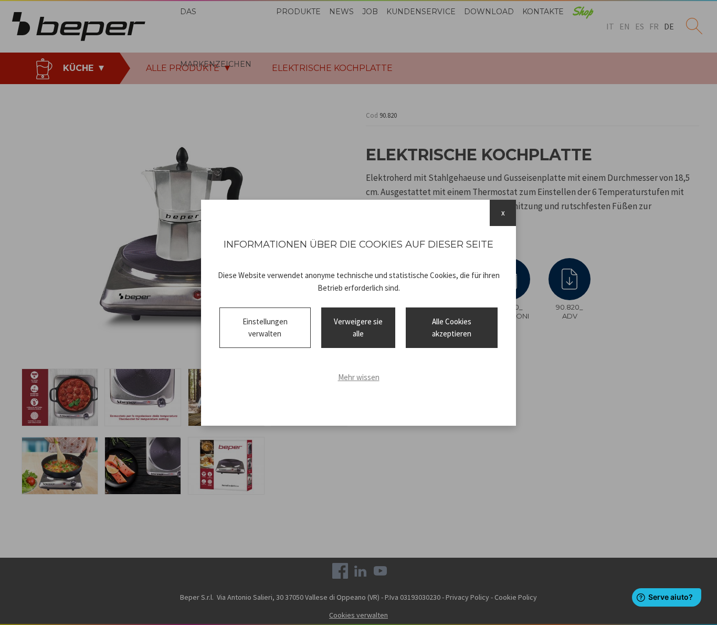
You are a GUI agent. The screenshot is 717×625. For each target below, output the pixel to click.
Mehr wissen (358, 377)
